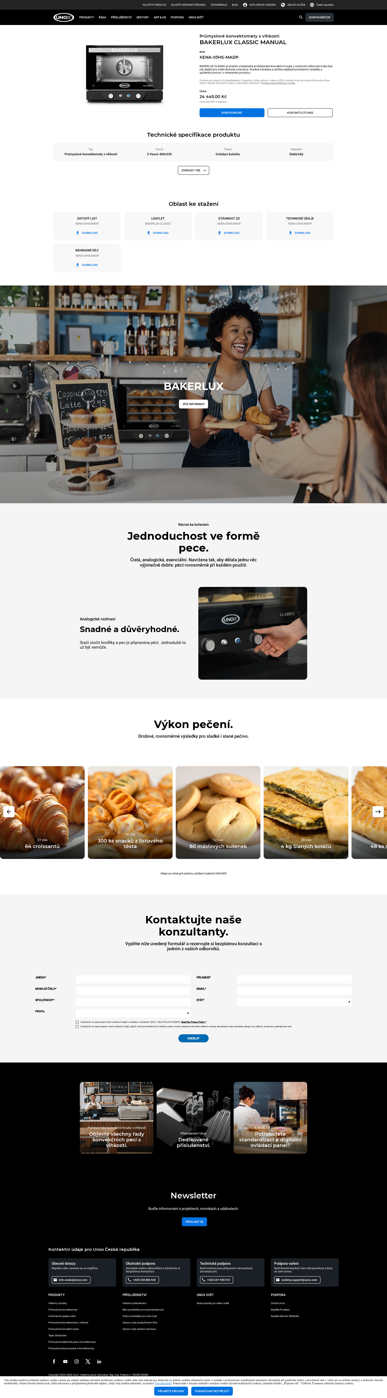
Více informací (163, 1383)
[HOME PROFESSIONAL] (65, 17)
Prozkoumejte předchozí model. (278, 83)
